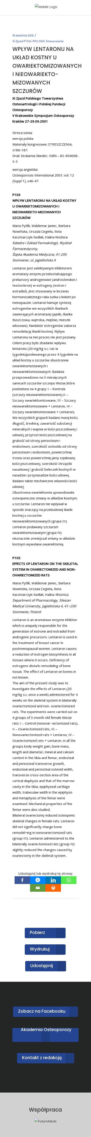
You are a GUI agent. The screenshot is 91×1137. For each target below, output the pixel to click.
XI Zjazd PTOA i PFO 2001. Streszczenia (38, 41)
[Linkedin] (53, 880)
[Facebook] (22, 880)
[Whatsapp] (68, 880)
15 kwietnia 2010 (23, 35)
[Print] (53, 888)
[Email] (38, 888)
